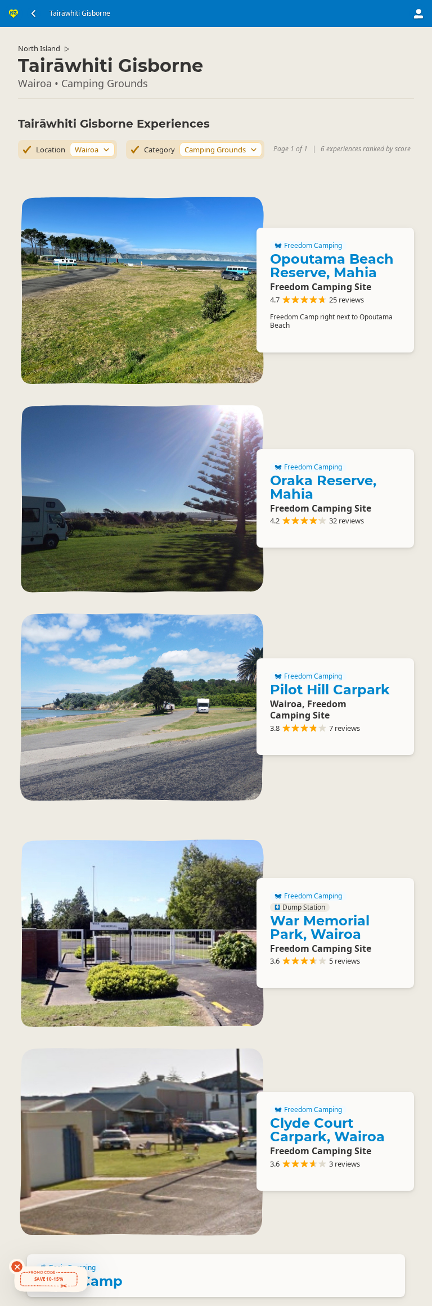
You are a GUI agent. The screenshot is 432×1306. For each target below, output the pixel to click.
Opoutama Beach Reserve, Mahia (332, 266)
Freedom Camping (313, 245)
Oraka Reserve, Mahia (323, 487)
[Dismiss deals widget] (16, 1266)
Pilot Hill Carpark (330, 689)
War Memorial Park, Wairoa (320, 927)
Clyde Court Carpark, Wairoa (327, 1130)
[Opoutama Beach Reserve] (142, 290)
